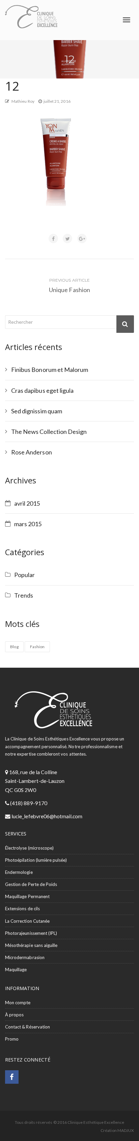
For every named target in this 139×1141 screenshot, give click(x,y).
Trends (23, 595)
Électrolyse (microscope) (29, 848)
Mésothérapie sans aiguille (31, 945)
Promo (12, 1039)
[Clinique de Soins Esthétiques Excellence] (31, 16)
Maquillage (16, 969)
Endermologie (19, 872)
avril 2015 (27, 503)
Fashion (37, 646)
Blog (14, 646)
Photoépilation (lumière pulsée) (36, 860)
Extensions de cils (22, 908)
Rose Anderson (31, 452)
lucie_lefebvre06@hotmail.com (46, 816)
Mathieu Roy (22, 101)
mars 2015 (27, 524)
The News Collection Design (49, 431)
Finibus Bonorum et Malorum (49, 369)
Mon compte (18, 1002)
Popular (24, 574)
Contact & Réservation (27, 1026)
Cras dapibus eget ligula (42, 390)
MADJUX (125, 1130)
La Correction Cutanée (27, 921)
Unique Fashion (69, 289)
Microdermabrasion (25, 957)
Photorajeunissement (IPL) (31, 933)
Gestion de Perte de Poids (31, 884)
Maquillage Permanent (27, 896)
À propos (14, 1014)
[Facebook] (12, 1077)
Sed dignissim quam (36, 411)
